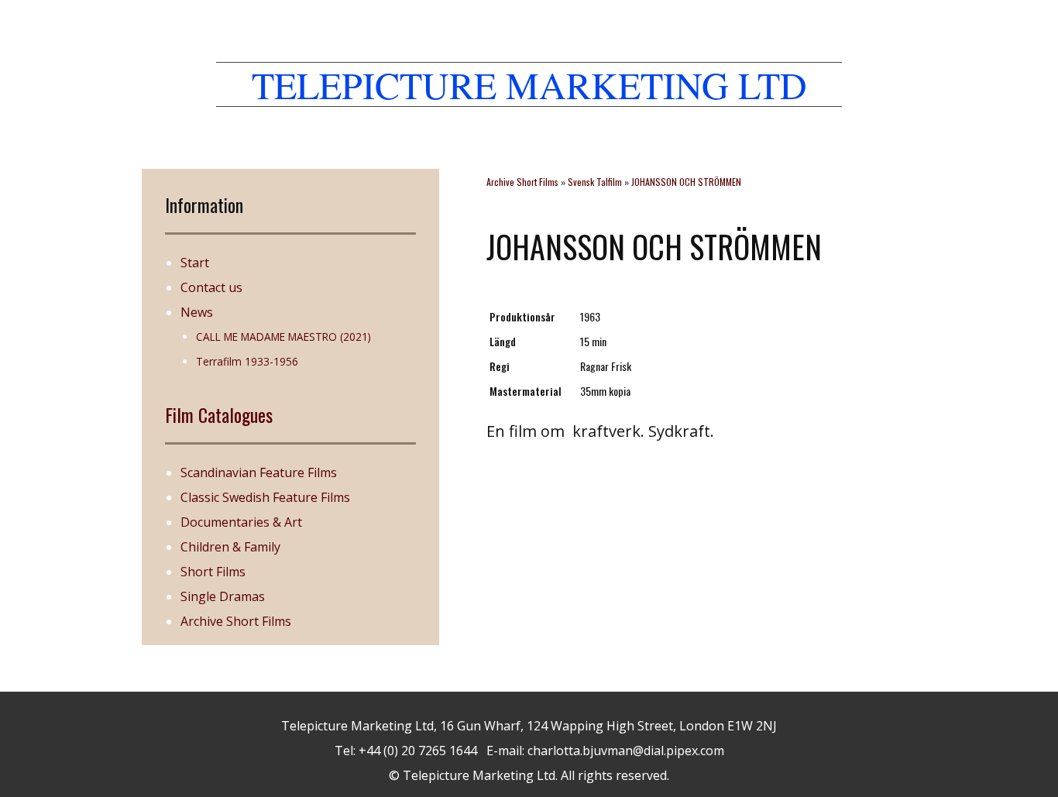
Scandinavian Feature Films (258, 472)
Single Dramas (222, 596)
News (196, 312)
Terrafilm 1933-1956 (247, 361)
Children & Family (230, 546)
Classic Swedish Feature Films (265, 497)
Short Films (213, 571)
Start (194, 262)
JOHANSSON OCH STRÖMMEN (686, 181)
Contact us (211, 287)
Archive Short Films (235, 621)
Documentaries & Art (241, 522)
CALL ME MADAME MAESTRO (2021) (283, 336)
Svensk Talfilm (595, 181)
